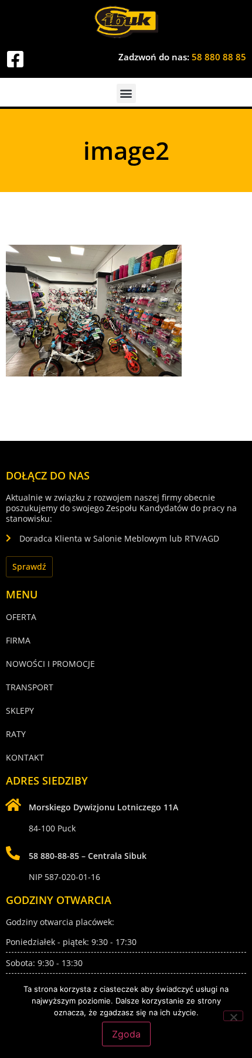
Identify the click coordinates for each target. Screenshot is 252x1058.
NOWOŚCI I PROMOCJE (50, 663)
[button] (126, 93)
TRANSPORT (29, 687)
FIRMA (18, 640)
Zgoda (126, 1034)
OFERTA (21, 616)
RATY (16, 733)
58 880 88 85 (219, 57)
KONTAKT (25, 757)
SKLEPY (20, 710)
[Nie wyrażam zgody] (233, 1016)
